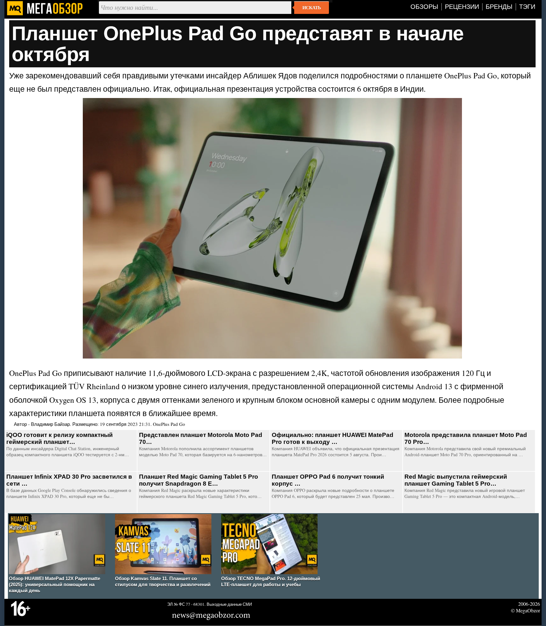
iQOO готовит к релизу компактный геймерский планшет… (59, 438)
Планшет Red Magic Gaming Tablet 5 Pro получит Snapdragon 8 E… (198, 480)
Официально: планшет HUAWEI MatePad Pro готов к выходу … (332, 438)
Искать (311, 7)
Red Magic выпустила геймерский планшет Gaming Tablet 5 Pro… (455, 480)
